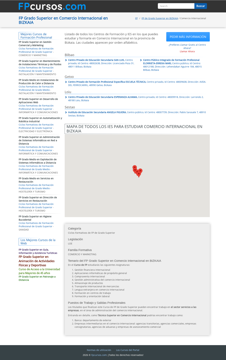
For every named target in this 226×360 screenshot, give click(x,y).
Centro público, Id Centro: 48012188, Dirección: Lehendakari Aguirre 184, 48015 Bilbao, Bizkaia (172, 64)
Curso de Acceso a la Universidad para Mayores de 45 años (39, 271)
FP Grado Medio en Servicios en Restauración (36, 180)
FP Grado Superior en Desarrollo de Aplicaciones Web (38, 100)
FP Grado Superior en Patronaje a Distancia (37, 278)
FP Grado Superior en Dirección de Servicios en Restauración (38, 199)
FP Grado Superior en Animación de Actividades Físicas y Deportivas (37, 261)
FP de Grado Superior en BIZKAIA (160, 18)
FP (136, 18)
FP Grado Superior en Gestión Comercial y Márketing (35, 43)
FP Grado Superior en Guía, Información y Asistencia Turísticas (38, 251)
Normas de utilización (99, 350)
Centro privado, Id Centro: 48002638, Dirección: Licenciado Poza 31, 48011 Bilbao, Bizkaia (101, 63)
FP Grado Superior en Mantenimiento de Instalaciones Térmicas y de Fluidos (40, 62)
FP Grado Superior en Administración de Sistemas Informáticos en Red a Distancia (39, 140)
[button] (139, 174)
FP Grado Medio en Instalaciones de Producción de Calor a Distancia (38, 81)
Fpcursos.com (99, 355)
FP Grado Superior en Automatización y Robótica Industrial (40, 119)
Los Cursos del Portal (127, 350)
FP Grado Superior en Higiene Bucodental (35, 218)
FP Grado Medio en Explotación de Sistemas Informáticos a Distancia (38, 161)
